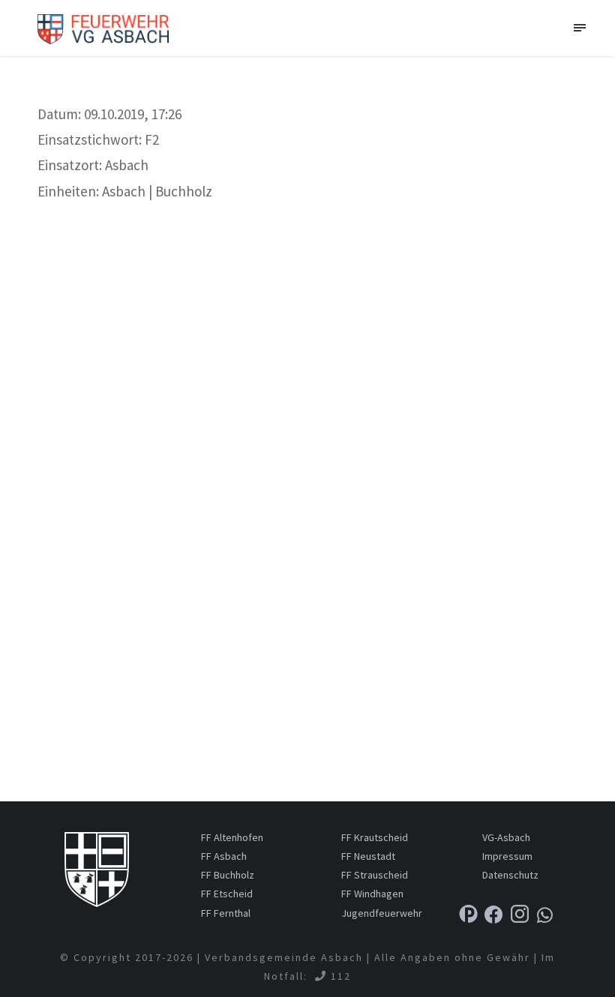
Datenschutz (510, 875)
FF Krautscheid (374, 837)
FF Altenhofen (232, 837)
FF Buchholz (227, 875)
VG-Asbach (506, 837)
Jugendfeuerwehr (381, 913)
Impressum (507, 856)
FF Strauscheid (374, 875)
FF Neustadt (368, 856)
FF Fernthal (225, 913)
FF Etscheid (227, 893)
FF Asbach (224, 856)
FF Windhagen (372, 893)
